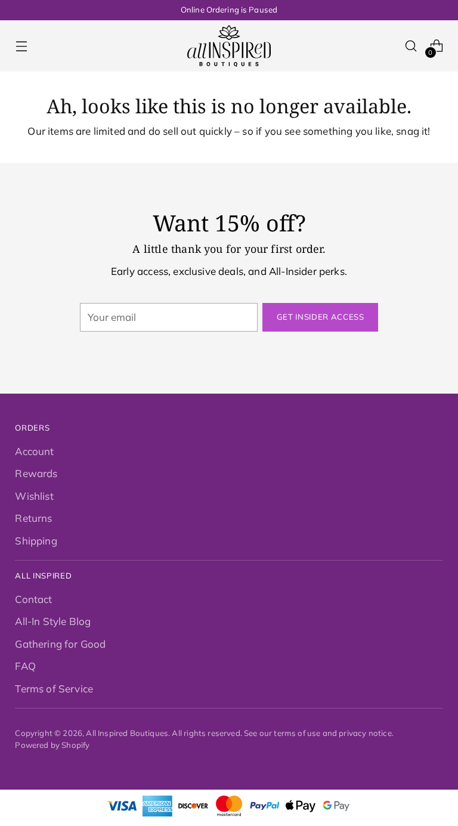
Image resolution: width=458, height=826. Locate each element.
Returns (33, 518)
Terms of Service (54, 688)
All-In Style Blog (53, 621)
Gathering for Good (60, 644)
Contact (33, 599)
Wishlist (34, 496)
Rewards (36, 473)
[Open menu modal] (21, 46)
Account (34, 451)
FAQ (25, 666)
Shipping (36, 540)
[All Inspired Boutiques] (229, 46)
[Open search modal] (411, 46)
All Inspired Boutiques (127, 733)
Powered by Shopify (52, 745)
